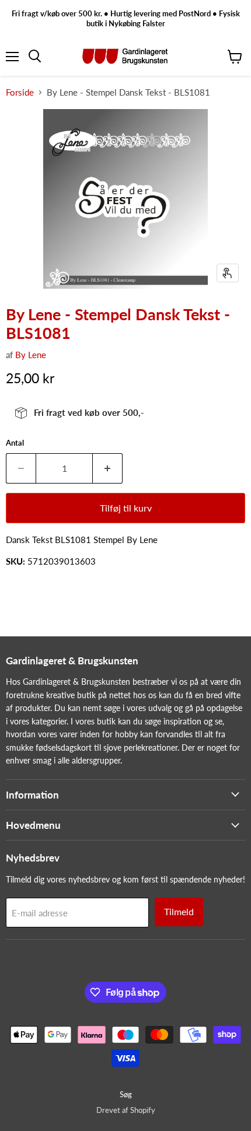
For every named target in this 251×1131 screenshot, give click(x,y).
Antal (15, 443)
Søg (126, 1094)
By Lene (30, 354)
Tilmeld (179, 911)
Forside (20, 92)
